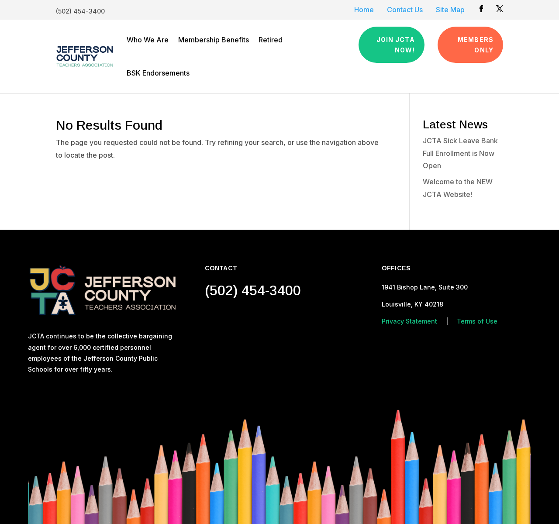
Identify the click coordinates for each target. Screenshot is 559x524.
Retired (271, 39)
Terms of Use (477, 321)
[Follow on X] (500, 9)
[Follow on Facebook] (481, 9)
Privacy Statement (409, 321)
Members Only (475, 45)
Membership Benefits (213, 39)
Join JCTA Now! (395, 45)
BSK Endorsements (158, 73)
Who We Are (148, 39)
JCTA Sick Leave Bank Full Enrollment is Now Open (460, 153)
